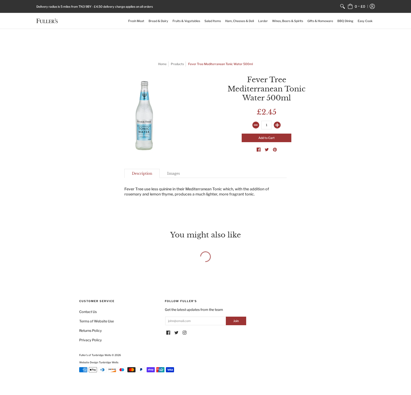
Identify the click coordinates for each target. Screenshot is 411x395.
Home (162, 64)
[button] (356, 6)
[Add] (277, 125)
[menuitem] (342, 6)
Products (177, 64)
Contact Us (88, 312)
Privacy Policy (90, 340)
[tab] (142, 173)
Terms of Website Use (96, 321)
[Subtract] (255, 125)
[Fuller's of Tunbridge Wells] (47, 20)
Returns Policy (90, 331)
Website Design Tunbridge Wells (98, 362)
